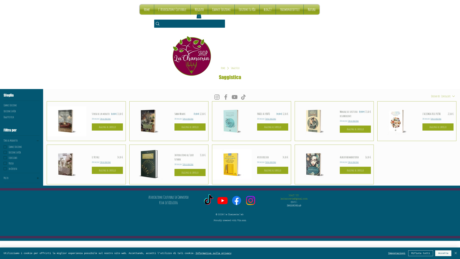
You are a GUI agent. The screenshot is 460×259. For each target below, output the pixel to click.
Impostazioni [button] (396, 253)
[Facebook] (225, 97)
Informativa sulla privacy (213, 253)
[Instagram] (216, 97)
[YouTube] (234, 97)
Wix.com (241, 220)
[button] (198, 15)
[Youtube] (223, 200)
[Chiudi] (456, 253)
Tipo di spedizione (105, 118)
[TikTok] (243, 97)
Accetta (443, 253)
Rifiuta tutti (420, 253)
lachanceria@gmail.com (294, 198)
